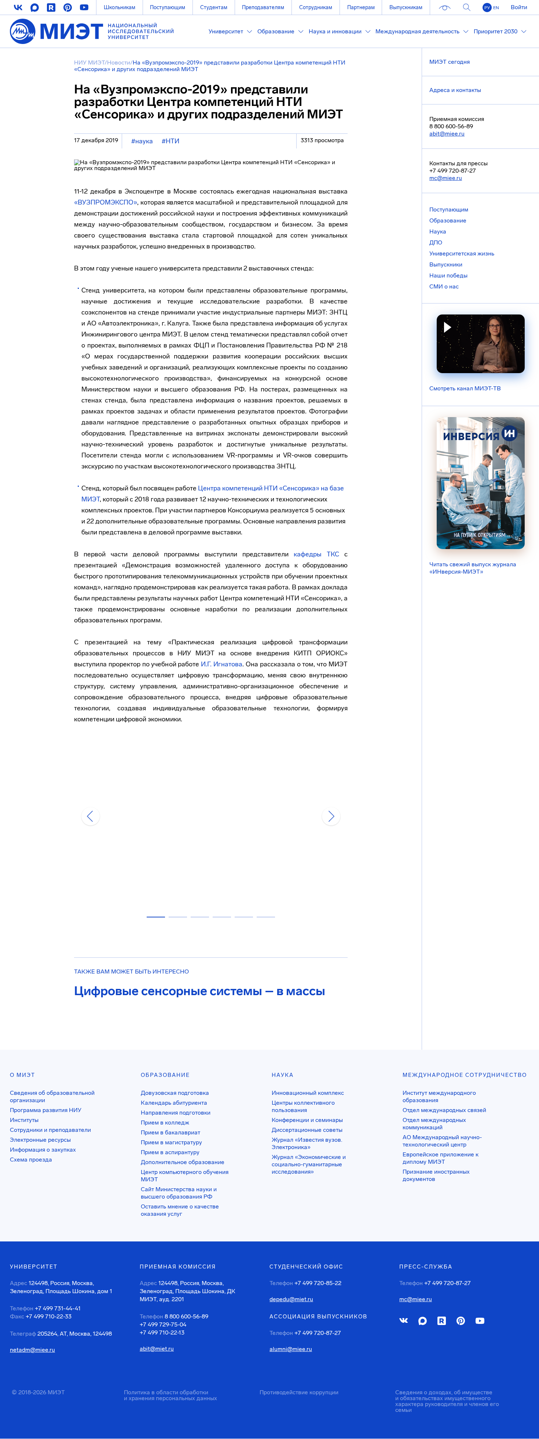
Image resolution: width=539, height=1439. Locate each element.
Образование (447, 220)
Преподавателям (263, 7)
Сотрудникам (315, 7)
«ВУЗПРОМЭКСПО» (105, 202)
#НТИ (170, 141)
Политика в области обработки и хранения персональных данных (170, 1395)
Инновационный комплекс (308, 1092)
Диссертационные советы (307, 1129)
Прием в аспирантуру (170, 1152)
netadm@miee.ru (32, 1350)
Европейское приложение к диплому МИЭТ (440, 1158)
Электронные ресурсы (40, 1139)
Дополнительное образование (182, 1162)
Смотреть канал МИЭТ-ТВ (465, 388)
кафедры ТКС (316, 554)
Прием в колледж (165, 1122)
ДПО (435, 242)
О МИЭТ (22, 1075)
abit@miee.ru (447, 133)
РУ (487, 7)
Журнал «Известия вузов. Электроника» (307, 1143)
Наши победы (448, 275)
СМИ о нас (444, 286)
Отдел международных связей (444, 1110)
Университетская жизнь (461, 253)
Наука (437, 231)
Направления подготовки (175, 1112)
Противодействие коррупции (299, 1392)
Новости (118, 62)
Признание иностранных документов (436, 1175)
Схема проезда (31, 1159)
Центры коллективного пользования (303, 1106)
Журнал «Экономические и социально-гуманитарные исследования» (309, 1164)
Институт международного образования (439, 1096)
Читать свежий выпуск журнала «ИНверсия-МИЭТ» (472, 568)
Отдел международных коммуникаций (434, 1123)
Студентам (213, 7)
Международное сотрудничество (465, 1075)
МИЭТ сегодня (449, 61)
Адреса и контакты (455, 90)
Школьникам (119, 7)
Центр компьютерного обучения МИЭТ (184, 1176)
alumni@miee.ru (291, 1349)
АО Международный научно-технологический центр (442, 1141)
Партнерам (361, 7)
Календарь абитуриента (174, 1102)
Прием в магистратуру (171, 1142)
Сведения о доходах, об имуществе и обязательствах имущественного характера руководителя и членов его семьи (447, 1401)
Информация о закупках (43, 1149)
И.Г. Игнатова (221, 664)
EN (496, 7)
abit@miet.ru (157, 1349)
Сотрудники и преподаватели (50, 1129)
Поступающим (167, 7)
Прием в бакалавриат (170, 1132)
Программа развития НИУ (45, 1110)
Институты (24, 1119)
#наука (142, 141)
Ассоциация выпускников (318, 1316)
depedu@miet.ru (291, 1299)
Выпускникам (405, 7)
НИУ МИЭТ (89, 62)
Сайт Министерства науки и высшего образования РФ (179, 1193)
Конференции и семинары (307, 1119)
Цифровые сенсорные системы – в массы (199, 991)
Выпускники (445, 264)
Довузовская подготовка (175, 1092)
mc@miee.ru (445, 177)
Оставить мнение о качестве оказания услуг (180, 1210)
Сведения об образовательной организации (52, 1096)
